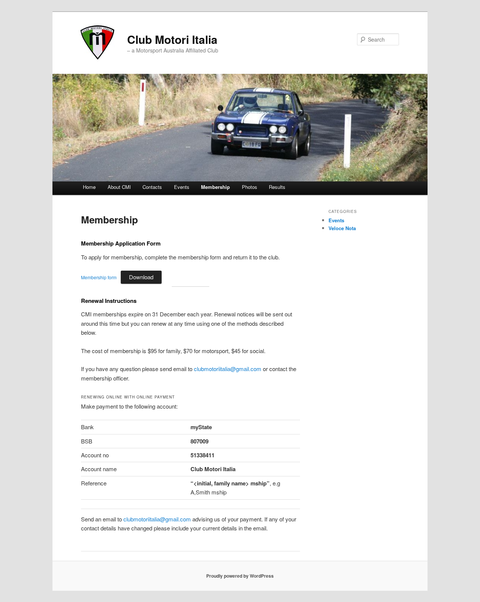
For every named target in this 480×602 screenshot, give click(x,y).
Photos (249, 186)
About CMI (119, 186)
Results (277, 186)
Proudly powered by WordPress (240, 575)
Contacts (152, 186)
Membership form (99, 277)
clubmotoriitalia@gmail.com (227, 369)
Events (181, 186)
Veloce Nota (342, 228)
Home (89, 186)
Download (141, 277)
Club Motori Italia (172, 39)
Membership (215, 186)
